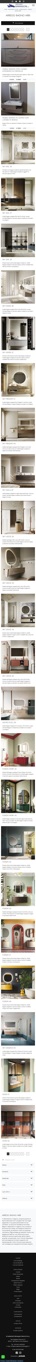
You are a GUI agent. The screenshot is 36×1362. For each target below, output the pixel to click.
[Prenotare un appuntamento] (12, 1)
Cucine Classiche (18, 1265)
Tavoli (18, 1287)
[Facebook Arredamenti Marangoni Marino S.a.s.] (20, 1)
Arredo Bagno (23, 9)
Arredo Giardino (18, 1330)
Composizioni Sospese (18, 1280)
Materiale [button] (5, 1178)
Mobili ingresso (18, 1285)
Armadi (18, 1305)
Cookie (8, 1361)
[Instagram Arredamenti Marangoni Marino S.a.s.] (23, 1)
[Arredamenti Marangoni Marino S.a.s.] (18, 5)
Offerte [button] (4, 1198)
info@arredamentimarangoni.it (20, 1346)
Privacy (3, 1361)
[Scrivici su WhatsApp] (3, 1357)
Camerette (18, 1307)
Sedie (18, 1289)
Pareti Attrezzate (18, 1274)
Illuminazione (18, 1314)
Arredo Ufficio (18, 1323)
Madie (18, 1276)
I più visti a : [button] (6, 1192)
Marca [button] (4, 1165)
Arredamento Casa (13, 9)
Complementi (18, 1316)
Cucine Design (18, 1260)
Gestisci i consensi (17, 1361)
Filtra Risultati (19, 23)
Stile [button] (3, 1185)
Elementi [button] (5, 1172)
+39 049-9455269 (19, 1344)
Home (5, 9)
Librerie (18, 1272)
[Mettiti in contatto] (16, 1)
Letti (18, 1298)
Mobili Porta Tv (18, 1283)
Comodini (18, 1300)
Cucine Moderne (18, 1263)
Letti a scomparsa (18, 1303)
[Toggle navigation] (33, 5)
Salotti (18, 1278)
